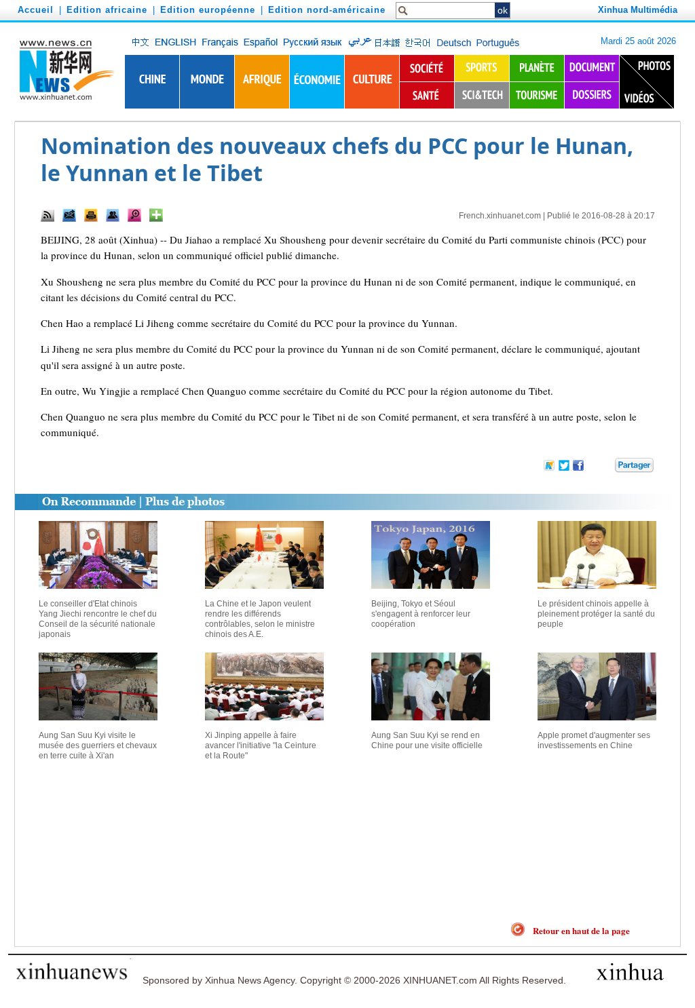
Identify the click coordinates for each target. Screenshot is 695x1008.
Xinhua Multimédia (637, 10)
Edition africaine (107, 10)
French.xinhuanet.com (500, 215)
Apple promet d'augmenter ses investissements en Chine (594, 740)
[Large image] (134, 215)
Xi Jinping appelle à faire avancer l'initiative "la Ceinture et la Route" (260, 745)
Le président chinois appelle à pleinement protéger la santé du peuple (596, 614)
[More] (156, 215)
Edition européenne (207, 10)
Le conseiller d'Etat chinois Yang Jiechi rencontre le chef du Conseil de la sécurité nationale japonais (98, 619)
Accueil (36, 10)
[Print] (91, 215)
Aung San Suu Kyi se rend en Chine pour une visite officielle (427, 740)
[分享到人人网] (605, 468)
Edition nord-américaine (327, 10)
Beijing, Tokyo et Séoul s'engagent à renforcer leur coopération (420, 614)
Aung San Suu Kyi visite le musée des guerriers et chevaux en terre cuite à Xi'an (98, 745)
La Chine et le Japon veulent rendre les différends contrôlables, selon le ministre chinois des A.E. (260, 619)
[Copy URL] (112, 215)
